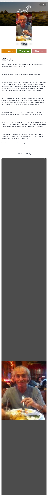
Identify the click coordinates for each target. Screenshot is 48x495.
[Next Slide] (44, 390)
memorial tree (16, 143)
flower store (35, 143)
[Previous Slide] (3, 390)
